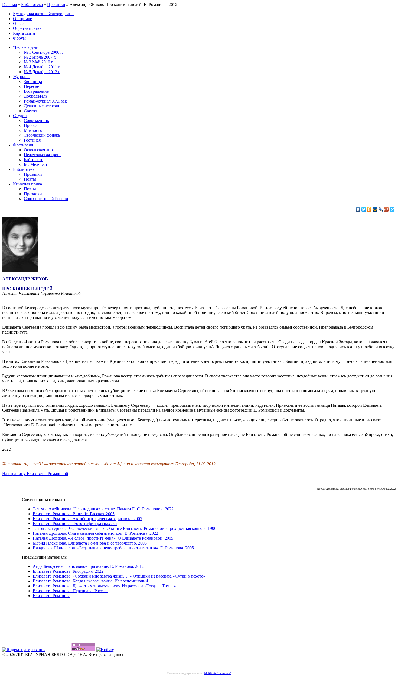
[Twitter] (364, 209)
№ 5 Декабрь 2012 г (42, 71)
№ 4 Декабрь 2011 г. (42, 67)
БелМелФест (35, 164)
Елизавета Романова (51, 595)
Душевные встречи (41, 106)
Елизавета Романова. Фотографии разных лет (75, 523)
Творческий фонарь (42, 135)
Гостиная (32, 140)
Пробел (31, 125)
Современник (36, 120)
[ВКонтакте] (358, 209)
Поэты (30, 179)
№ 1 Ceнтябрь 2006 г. (43, 52)
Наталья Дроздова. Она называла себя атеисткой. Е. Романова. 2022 (95, 533)
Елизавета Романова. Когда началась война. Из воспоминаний (90, 581)
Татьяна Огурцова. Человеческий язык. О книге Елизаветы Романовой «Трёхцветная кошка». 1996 (124, 528)
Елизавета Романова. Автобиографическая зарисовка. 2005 (87, 518)
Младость (33, 130)
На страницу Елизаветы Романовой (35, 473)
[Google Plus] (386, 209)
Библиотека (32, 4)
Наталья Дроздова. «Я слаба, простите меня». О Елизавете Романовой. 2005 (103, 538)
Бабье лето (33, 159)
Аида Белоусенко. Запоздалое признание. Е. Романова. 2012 (88, 566)
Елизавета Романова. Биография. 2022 (68, 571)
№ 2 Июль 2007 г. (40, 57)
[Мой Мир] (375, 209)
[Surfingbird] (392, 209)
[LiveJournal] (381, 209)
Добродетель (35, 96)
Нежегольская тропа (42, 154)
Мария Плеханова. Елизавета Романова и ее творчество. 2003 (90, 543)
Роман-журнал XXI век (45, 101)
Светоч (30, 110)
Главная (9, 4)
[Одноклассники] (369, 209)
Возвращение (36, 91)
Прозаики (56, 4)
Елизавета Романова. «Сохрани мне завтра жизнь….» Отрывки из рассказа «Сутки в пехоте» (119, 576)
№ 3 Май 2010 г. (39, 62)
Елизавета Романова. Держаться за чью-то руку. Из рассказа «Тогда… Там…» (104, 586)
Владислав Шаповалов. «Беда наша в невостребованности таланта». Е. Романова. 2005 (113, 548)
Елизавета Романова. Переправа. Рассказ (70, 590)
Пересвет (32, 86)
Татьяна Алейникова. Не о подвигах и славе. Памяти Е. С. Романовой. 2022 (103, 509)
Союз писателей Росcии (46, 198)
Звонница (33, 81)
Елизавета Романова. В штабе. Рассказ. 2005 (74, 513)
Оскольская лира (39, 150)
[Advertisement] (199, 618)
